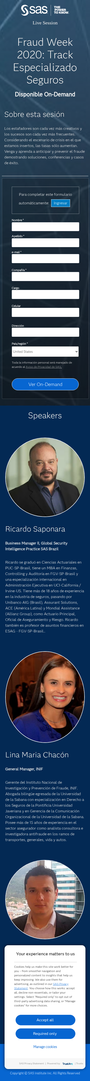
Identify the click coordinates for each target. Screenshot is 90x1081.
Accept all (45, 1020)
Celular (16, 306)
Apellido (18, 236)
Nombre (18, 220)
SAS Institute (45, 15)
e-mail (16, 252)
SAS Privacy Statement (31, 1063)
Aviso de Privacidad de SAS (43, 367)
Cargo (15, 288)
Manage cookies (45, 1047)
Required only (45, 1033)
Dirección (18, 325)
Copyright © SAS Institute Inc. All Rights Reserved (45, 1073)
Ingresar (60, 203)
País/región (20, 343)
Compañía (19, 270)
